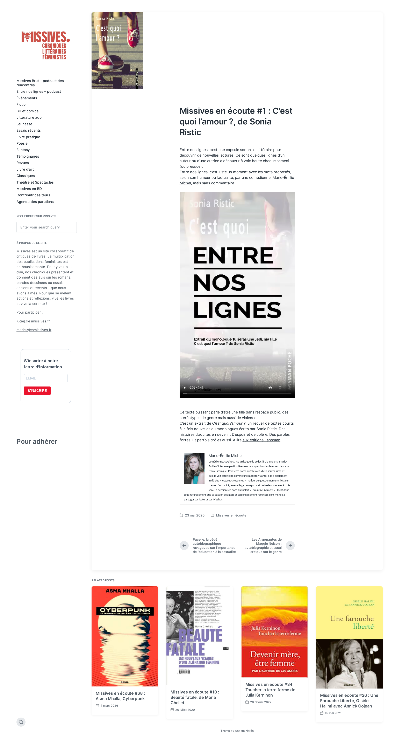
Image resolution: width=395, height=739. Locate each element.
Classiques (25, 176)
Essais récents (28, 130)
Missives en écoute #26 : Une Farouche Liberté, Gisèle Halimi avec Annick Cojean (349, 701)
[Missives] (45, 45)
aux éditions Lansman (261, 440)
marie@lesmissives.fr (33, 330)
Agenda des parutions (35, 202)
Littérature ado (29, 117)
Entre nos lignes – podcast (38, 91)
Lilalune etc (271, 461)
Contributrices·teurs (33, 195)
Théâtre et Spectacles (35, 182)
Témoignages (27, 156)
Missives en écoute (231, 515)
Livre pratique (28, 137)
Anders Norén (244, 730)
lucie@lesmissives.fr (33, 321)
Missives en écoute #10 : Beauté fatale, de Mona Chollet (195, 697)
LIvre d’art (25, 169)
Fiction (22, 104)
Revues (22, 163)
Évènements (26, 98)
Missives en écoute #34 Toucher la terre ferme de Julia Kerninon (270, 690)
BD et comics (27, 111)
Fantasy (23, 150)
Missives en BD (29, 189)
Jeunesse (24, 124)
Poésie (22, 143)
